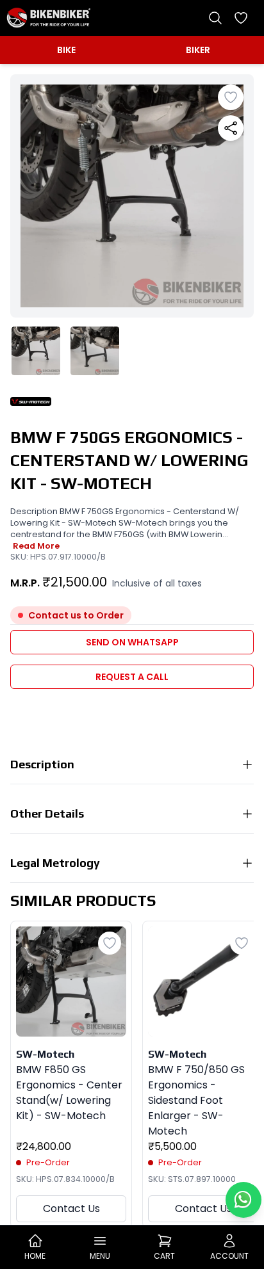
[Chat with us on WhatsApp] (243, 1200)
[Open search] (215, 18)
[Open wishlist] (241, 18)
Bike (66, 50)
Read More (36, 545)
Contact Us (71, 1208)
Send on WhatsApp (132, 642)
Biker (198, 50)
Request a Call (132, 676)
